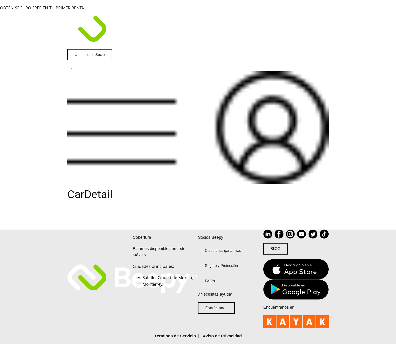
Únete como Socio (90, 55)
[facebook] (279, 234)
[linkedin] (267, 234)
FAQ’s (210, 281)
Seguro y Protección (221, 266)
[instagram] (290, 234)
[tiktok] (324, 234)
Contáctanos (216, 307)
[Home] (198, 30)
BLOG (275, 248)
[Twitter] (312, 234)
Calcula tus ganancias (223, 250)
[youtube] (301, 234)
